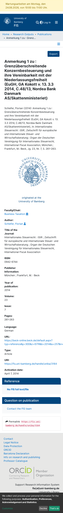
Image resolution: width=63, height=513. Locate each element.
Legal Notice (11, 442)
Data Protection (13, 446)
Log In (47, 22)
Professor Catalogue (16, 460)
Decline (43, 508)
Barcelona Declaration (16, 453)
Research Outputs (23, 34)
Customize (7, 508)
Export (53, 53)
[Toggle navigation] (56, 22)
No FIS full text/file (18, 389)
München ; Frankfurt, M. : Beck (22, 275)
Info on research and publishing (22, 457)
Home (5, 34)
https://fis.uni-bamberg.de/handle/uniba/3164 (30, 363)
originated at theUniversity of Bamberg (31, 199)
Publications (44, 34)
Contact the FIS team (19, 408)
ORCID (7, 449)
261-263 (9, 319)
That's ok (54, 508)
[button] (41, 22)
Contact (8, 438)
